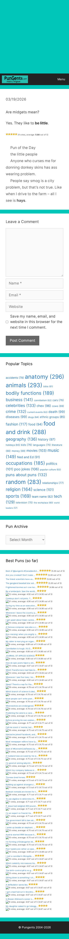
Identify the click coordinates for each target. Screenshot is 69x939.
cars (58, 400)
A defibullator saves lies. (17, 884)
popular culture (50, 469)
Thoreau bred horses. (15, 777)
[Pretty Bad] (9, 134)
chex (44, 406)
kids (26, 444)
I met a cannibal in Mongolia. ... (20, 856)
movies (36, 451)
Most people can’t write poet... (20, 698)
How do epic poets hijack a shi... (20, 663)
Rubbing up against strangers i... (20, 784)
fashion (16, 424)
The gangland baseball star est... (21, 583)
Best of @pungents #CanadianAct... (22, 571)
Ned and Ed (28, 457)
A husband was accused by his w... (22, 756)
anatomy (44, 376)
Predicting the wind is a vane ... (20, 713)
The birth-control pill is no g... (19, 870)
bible (48, 386)
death (56, 412)
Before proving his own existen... (21, 720)
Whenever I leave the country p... (21, 613)
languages (42, 444)
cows (58, 406)
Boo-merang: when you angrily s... (22, 634)
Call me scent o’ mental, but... (19, 727)
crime (16, 411)
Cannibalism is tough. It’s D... (19, 648)
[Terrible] (7, 134)
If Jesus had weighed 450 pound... (21, 806)
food (35, 424)
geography (21, 439)
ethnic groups (52, 417)
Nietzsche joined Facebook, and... (21, 734)
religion (19, 489)
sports (18, 496)
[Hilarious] (16, 134)
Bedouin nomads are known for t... (22, 791)
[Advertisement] (34, 37)
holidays (13, 444)
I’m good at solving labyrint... (19, 763)
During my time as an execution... (21, 605)
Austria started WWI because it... (21, 834)
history (46, 439)
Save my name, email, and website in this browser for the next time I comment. (36, 322)
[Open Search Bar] (42, 79)
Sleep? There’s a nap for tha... (19, 684)
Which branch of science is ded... (21, 691)
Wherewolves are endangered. (20, 706)
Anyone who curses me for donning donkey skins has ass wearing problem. (31, 167)
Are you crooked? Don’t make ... (20, 575)
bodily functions (30, 393)
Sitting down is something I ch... (20, 877)
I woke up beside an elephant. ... (20, 827)
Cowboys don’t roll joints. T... (19, 598)
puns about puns (26, 474)
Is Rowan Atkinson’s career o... (20, 899)
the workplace (43, 502)
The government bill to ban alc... (20, 820)
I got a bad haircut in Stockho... (20, 892)
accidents (15, 377)
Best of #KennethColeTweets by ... (22, 749)
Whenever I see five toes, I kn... (20, 677)
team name (42, 496)
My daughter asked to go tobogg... (22, 906)
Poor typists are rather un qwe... (21, 849)
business (19, 399)
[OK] (11, 134)
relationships (53, 482)
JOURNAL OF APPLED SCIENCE (20, 655)
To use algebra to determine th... (21, 799)
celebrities (21, 405)
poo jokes (26, 469)
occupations (25, 463)
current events (37, 412)
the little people (23, 154)
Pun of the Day (23, 147)
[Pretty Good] (14, 134)
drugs (33, 417)
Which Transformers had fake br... (21, 670)
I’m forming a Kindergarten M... (20, 842)
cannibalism (43, 400)
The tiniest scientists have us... (20, 579)
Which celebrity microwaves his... (21, 863)
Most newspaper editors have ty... (21, 741)
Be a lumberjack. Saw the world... (21, 591)
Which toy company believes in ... (21, 770)
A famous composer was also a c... (22, 627)
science (43, 490)
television (24, 502)
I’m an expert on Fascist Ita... (19, 813)
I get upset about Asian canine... (21, 620)
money (18, 450)
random (23, 481)
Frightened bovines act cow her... (21, 587)
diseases (16, 417)
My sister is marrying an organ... (20, 641)
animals (24, 385)
